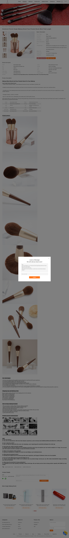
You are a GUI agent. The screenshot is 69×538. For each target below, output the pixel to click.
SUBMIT (34, 277)
